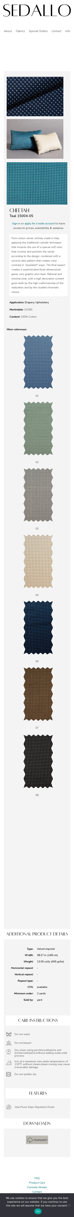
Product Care (37, 1183)
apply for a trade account (40, 223)
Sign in (16, 223)
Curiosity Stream (37, 1187)
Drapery (29, 302)
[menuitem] (8, 31)
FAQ (37, 1178)
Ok (38, 1211)
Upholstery (42, 302)
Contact (37, 1192)
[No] (69, 1205)
